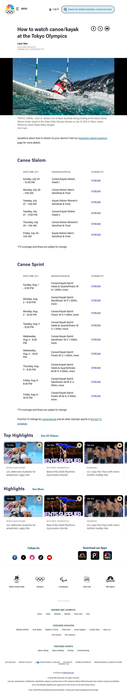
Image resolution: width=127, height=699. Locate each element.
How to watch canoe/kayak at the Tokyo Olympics (48, 33)
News (39, 614)
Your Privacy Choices (50, 662)
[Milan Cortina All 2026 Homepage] (10, 9)
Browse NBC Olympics (63, 610)
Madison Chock (51, 630)
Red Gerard (56, 635)
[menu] (21, 9)
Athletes (57, 614)
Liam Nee (22, 44)
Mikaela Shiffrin (22, 630)
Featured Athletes (63, 626)
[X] (23, 557)
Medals (67, 614)
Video (48, 614)
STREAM (96, 181)
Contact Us (63, 664)
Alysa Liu (107, 630)
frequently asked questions (93, 138)
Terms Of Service (83, 662)
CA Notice (67, 662)
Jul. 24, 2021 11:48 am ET (26, 47)
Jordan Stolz (94, 630)
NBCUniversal (68, 673)
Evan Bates (37, 630)
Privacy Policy (25, 662)
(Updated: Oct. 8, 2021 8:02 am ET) (30, 49)
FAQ (88, 614)
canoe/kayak (49, 419)
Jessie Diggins (80, 630)
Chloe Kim (66, 630)
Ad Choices (10, 662)
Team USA (78, 614)
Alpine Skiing (43, 651)
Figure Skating (58, 651)
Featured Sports (63, 646)
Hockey (71, 651)
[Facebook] (14, 557)
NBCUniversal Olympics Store (108, 662)
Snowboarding (83, 651)
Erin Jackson (70, 635)
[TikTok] (40, 557)
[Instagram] (32, 557)
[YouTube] (49, 557)
